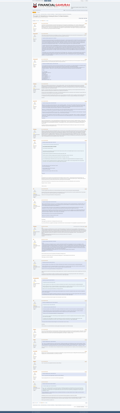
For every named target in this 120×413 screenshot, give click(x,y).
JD (33, 188)
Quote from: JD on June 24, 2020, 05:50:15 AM (48, 262)
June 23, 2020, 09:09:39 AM (44, 140)
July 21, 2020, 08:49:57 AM (44, 351)
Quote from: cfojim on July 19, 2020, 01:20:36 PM (49, 383)
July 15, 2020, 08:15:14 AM (44, 300)
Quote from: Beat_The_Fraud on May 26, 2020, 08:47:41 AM (50, 144)
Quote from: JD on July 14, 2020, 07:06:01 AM (49, 304)
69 (46, 20)
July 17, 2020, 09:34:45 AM (44, 329)
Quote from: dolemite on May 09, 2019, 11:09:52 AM (49, 38)
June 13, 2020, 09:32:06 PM (44, 33)
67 (45, 20)
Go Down (34, 20)
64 (41, 20)
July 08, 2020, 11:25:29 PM (44, 239)
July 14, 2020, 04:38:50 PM (44, 278)
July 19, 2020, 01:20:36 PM (44, 339)
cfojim (34, 339)
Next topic (85, 18)
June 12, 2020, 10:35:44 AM (44, 23)
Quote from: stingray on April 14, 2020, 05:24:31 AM (49, 201)
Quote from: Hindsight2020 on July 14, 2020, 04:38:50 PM (50, 302)
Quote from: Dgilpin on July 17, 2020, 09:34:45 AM (49, 341)
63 (40, 20)
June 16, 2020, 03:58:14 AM (44, 129)
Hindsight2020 (36, 278)
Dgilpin (34, 329)
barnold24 (35, 351)
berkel (34, 140)
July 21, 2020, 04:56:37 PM (44, 361)
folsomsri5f (35, 33)
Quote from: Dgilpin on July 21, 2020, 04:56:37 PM (49, 373)
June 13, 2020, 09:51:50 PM (44, 59)
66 (44, 20)
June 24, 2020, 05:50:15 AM (44, 188)
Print (86, 20)
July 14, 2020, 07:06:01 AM (44, 260)
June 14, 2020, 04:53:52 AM (44, 83)
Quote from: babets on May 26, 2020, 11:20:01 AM (49, 142)
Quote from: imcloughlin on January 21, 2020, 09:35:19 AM (50, 63)
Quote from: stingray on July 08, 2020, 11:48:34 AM (49, 241)
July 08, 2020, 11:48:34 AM (44, 226)
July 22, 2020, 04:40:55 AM (44, 371)
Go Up (33, 402)
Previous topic (81, 18)
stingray (34, 83)
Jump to (75, 406)
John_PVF (35, 23)
